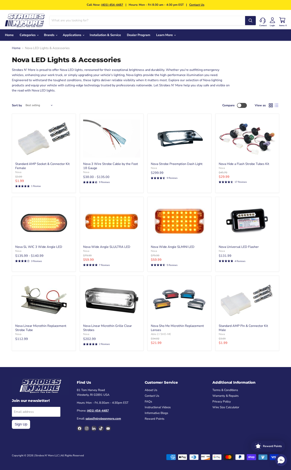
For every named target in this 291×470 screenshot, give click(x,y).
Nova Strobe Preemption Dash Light (177, 164)
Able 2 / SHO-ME (161, 334)
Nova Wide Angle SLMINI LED (172, 247)
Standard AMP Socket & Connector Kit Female (42, 166)
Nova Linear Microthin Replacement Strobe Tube (40, 328)
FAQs (148, 401)
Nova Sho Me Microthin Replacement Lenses (177, 328)
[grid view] (271, 105)
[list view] (276, 105)
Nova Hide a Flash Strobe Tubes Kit (244, 164)
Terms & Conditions (225, 390)
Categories (28, 35)
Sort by (17, 105)
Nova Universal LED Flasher (239, 247)
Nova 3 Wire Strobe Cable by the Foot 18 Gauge (110, 166)
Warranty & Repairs (225, 396)
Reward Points (154, 419)
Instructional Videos (158, 407)
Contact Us (196, 5)
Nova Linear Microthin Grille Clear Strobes (107, 328)
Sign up (21, 424)
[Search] (250, 20)
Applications (72, 35)
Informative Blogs (156, 413)
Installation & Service (105, 35)
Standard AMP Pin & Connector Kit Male (243, 328)
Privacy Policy (221, 401)
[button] (281, 460)
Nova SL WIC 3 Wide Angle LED (38, 247)
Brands (49, 35)
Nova (18, 172)
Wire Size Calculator (225, 407)
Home (9, 35)
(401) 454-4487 (112, 5)
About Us (151, 390)
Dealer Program (138, 35)
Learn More (165, 35)
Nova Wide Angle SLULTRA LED (106, 247)
